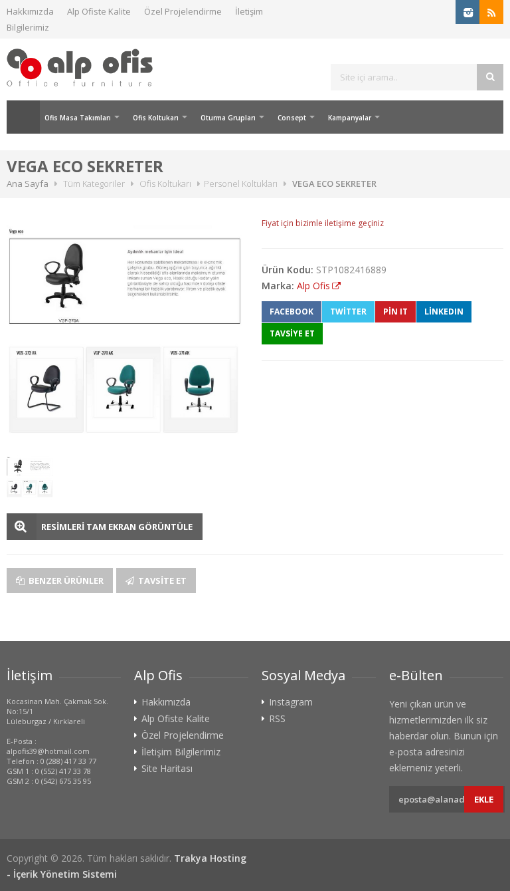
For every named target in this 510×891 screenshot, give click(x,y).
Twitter (348, 311)
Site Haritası (167, 769)
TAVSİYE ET (292, 333)
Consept (292, 117)
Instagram (291, 702)
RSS (277, 719)
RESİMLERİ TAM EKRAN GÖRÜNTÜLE (117, 527)
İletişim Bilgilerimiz (180, 752)
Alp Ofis (313, 285)
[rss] (491, 12)
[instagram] (467, 12)
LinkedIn (444, 311)
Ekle (483, 799)
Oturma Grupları (228, 117)
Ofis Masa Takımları (77, 117)
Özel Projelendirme (183, 11)
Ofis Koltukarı (156, 117)
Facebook (291, 311)
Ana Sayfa (23, 117)
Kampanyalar (349, 117)
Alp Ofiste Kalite (99, 11)
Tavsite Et (161, 580)
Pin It (395, 311)
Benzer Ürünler (65, 580)
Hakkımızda (30, 11)
